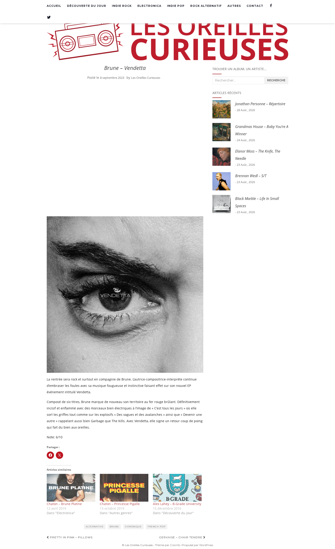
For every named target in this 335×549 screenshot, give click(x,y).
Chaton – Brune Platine (64, 504)
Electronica (149, 6)
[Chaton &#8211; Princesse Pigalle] (124, 488)
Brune (114, 526)
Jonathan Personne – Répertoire (260, 103)
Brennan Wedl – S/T (250, 175)
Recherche (276, 80)
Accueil (54, 6)
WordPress (206, 545)
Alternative (95, 526)
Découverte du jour (86, 6)
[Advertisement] (125, 117)
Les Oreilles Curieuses (145, 78)
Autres (234, 6)
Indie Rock (122, 6)
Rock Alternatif (206, 6)
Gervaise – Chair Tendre (181, 537)
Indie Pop (176, 6)
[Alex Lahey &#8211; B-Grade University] (177, 488)
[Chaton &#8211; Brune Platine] (71, 488)
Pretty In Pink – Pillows (71, 537)
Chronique (133, 526)
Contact (255, 6)
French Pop (156, 526)
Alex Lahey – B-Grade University (177, 504)
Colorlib (175, 545)
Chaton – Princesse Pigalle (120, 504)
